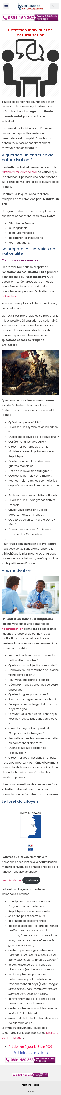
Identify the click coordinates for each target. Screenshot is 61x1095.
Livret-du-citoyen (11, 880)
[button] (6, 6)
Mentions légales (30, 1085)
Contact (31, 1091)
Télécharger (31, 880)
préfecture (9, 296)
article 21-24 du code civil (20, 172)
